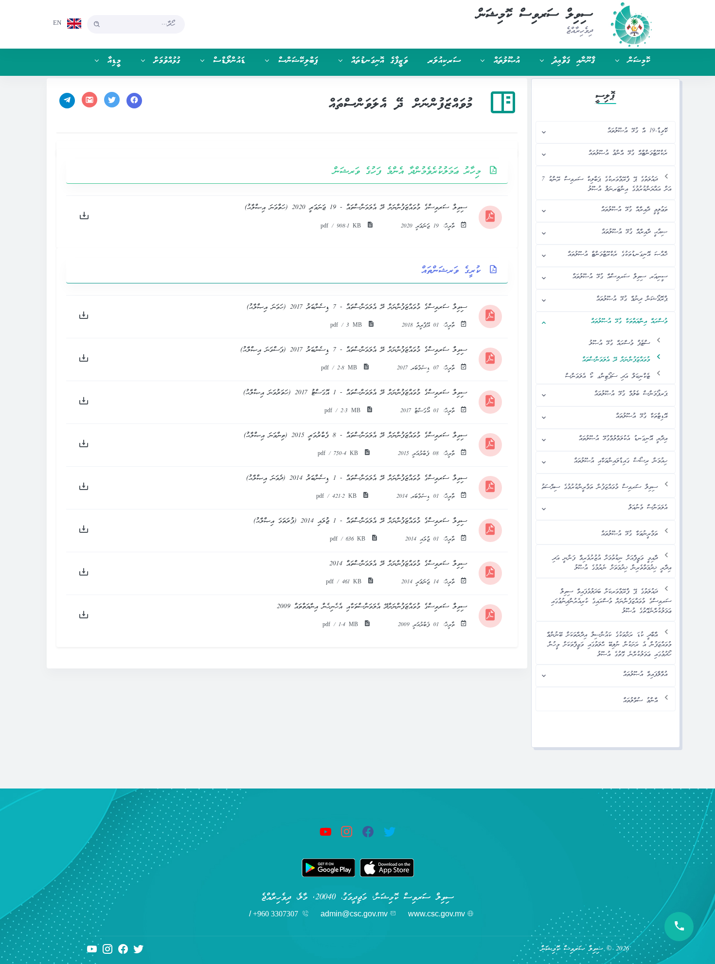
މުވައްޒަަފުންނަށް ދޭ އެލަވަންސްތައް (616, 360)
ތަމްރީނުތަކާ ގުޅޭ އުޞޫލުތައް (629, 534)
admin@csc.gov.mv (354, 914)
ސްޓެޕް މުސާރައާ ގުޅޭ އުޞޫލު (619, 343)
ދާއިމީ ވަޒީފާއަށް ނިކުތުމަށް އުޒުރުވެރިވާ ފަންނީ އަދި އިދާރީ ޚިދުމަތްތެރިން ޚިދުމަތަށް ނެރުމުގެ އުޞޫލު (612, 563)
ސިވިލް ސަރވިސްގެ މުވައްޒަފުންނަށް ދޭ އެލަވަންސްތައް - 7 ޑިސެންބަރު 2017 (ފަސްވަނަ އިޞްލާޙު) (353, 350)
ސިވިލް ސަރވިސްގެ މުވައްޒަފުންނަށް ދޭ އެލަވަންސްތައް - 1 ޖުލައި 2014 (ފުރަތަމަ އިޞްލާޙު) (360, 521)
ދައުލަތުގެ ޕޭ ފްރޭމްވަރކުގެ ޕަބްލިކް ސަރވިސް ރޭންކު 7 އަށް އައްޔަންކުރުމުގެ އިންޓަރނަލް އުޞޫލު (606, 184)
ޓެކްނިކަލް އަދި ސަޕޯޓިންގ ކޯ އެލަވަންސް (607, 376)
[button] (628, 61)
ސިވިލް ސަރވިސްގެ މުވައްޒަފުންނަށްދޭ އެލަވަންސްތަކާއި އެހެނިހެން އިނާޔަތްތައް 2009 (372, 607)
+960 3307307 (275, 914)
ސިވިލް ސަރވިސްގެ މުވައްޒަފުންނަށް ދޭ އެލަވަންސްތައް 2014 (398, 564)
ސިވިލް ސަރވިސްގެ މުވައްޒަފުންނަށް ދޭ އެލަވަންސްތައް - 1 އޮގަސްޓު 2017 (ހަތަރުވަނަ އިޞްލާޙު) (355, 393)
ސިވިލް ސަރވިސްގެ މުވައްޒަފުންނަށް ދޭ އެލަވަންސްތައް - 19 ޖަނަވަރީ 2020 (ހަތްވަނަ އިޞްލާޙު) (356, 208)
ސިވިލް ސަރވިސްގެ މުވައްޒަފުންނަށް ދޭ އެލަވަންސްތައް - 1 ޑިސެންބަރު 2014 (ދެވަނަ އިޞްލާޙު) (356, 478)
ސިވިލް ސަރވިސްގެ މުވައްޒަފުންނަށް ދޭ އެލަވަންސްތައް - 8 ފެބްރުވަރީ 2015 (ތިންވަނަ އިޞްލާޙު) (355, 436)
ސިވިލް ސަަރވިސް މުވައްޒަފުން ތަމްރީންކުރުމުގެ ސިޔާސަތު (599, 487)
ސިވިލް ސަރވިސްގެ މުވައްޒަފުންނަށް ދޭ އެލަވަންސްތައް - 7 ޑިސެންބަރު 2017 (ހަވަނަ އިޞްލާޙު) (357, 307)
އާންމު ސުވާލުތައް (640, 700)
